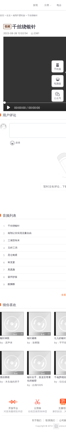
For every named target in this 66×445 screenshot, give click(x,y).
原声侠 (8, 342)
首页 (2, 15)
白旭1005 (37, 385)
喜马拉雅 (13, 5)
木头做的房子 (12, 381)
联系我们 (50, 420)
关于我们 (36, 420)
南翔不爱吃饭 (19, 15)
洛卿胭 (35, 342)
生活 (8, 15)
